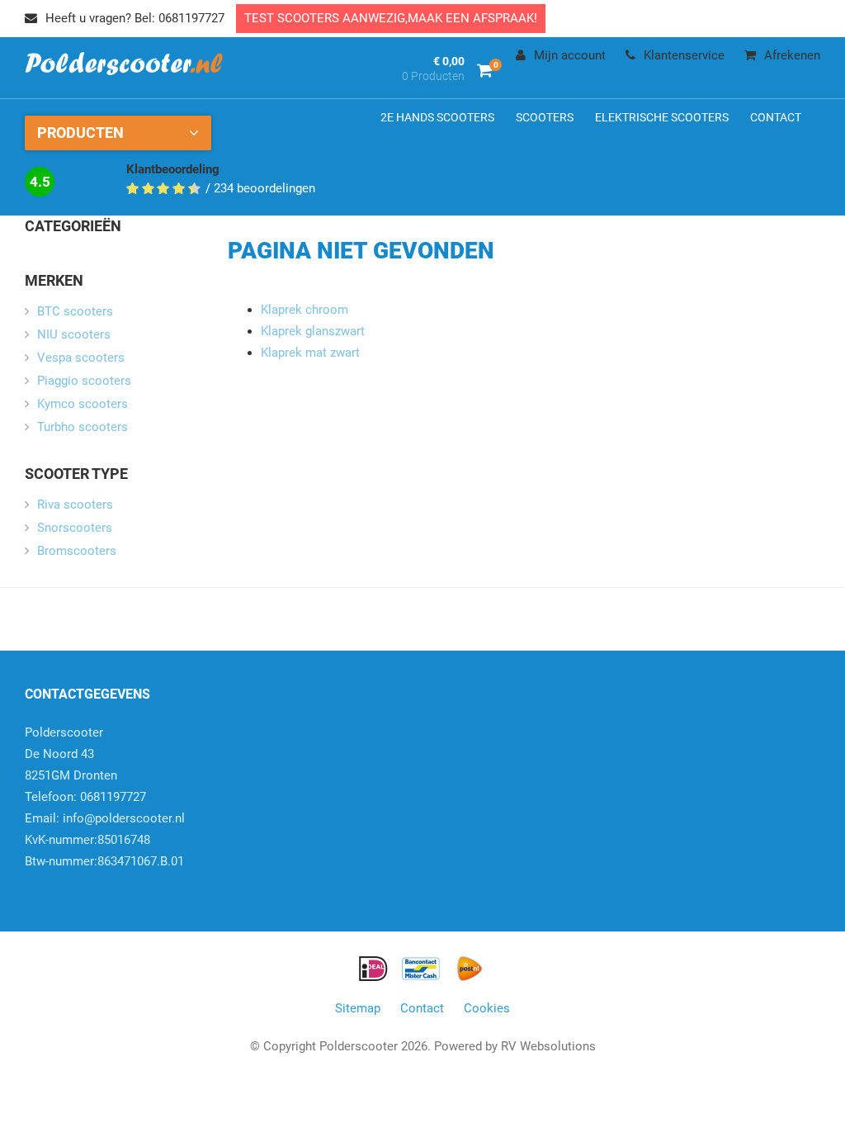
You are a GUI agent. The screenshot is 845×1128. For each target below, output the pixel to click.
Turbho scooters (82, 426)
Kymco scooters (82, 403)
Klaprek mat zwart (310, 352)
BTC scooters (75, 311)
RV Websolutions (548, 1046)
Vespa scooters (81, 357)
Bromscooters (76, 550)
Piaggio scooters (84, 380)
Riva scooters (75, 504)
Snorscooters (74, 527)
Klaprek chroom (304, 309)
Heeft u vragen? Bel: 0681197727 (134, 18)
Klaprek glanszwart (313, 331)
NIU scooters (74, 334)
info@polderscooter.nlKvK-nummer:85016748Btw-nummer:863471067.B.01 (105, 840)
